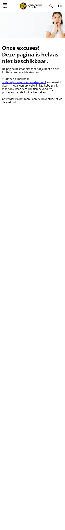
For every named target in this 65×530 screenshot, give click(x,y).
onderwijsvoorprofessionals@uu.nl (24, 82)
